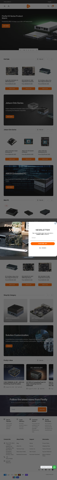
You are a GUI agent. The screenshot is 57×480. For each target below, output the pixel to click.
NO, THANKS (42, 248)
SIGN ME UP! (42, 243)
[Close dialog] (55, 223)
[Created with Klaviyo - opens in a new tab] (28, 257)
